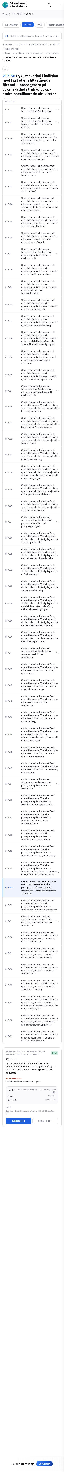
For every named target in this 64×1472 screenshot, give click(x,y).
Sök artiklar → (45, 1120)
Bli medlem (44, 1464)
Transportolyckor (12, 49)
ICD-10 (27, 24)
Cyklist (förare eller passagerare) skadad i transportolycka (32, 53)
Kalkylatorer (11, 24)
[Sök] (49, 5)
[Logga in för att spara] (5, 68)
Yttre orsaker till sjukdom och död (31, 44)
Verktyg (6, 14)
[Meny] (58, 5)
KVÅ (40, 24)
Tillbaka (12, 101)
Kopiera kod (18, 1120)
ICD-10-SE (18, 14)
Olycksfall (54, 44)
